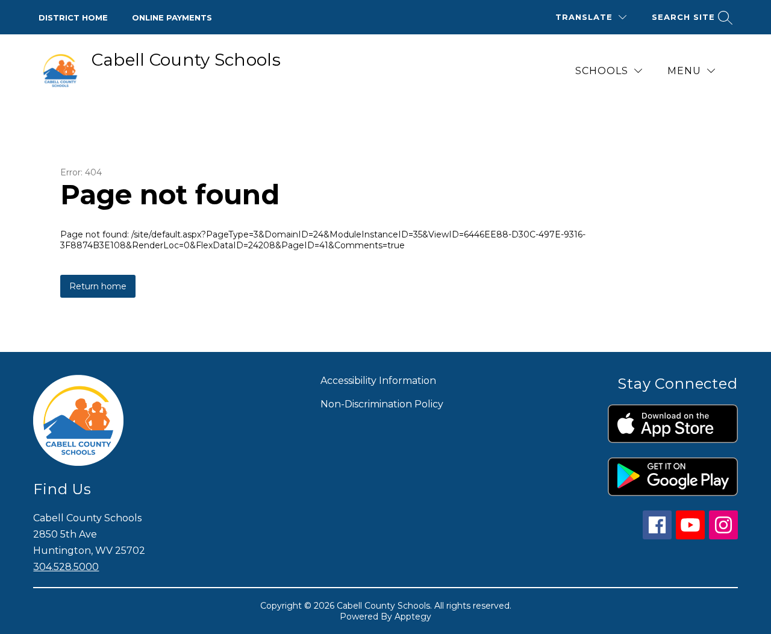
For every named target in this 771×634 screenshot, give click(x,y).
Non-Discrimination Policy (381, 404)
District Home (73, 17)
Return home (97, 286)
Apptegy (413, 616)
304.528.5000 (66, 567)
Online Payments (172, 17)
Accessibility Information (378, 380)
